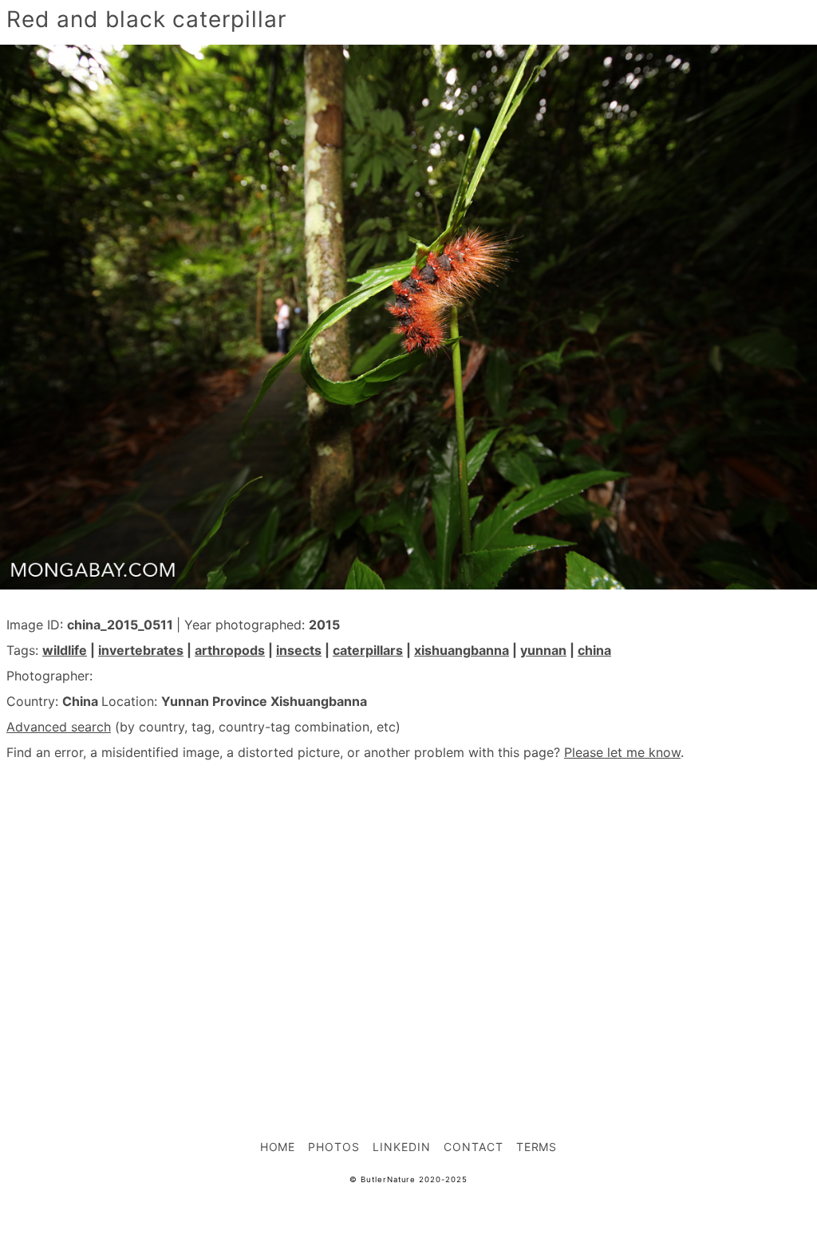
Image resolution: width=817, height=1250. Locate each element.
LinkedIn (402, 1146)
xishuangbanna (461, 650)
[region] (408, 915)
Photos (334, 1146)
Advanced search (58, 727)
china (594, 650)
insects (299, 650)
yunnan (543, 650)
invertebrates (141, 650)
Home (278, 1146)
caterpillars (368, 650)
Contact (473, 1146)
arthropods (230, 650)
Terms (537, 1146)
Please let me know (622, 752)
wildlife (64, 650)
